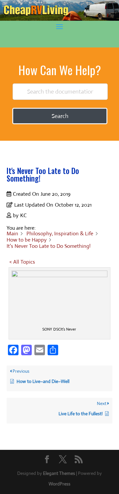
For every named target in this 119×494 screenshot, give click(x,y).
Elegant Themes (59, 473)
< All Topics (22, 261)
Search (60, 116)
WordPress (59, 484)
